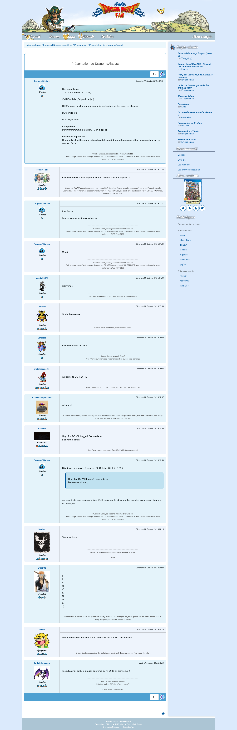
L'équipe (181, 155)
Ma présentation (186, 96)
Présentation (80, 45)
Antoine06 (186, 117)
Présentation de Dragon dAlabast (106, 45)
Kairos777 (184, 281)
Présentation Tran (187, 139)
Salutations (183, 104)
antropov (42, 428)
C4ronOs (42, 568)
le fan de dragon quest (42, 397)
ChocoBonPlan (128, 727)
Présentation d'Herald (188, 131)
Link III (42, 630)
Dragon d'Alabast (42, 81)
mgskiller (184, 255)
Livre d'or (182, 160)
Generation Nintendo (111, 727)
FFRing (109, 724)
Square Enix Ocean (134, 724)
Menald (183, 250)
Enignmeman (187, 80)
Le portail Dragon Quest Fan (57, 45)
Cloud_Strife (185, 240)
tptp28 (183, 264)
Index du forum (33, 45)
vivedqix (42, 338)
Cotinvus (42, 306)
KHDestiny (119, 724)
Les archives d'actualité (189, 170)
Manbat (42, 529)
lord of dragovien (42, 663)
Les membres (184, 165)
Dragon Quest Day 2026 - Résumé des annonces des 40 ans (194, 65)
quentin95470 (42, 278)
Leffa (183, 107)
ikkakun (183, 245)
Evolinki (185, 125)
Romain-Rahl (42, 170)
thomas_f (185, 69)
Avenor (183, 276)
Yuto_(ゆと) (186, 58)
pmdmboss (185, 259)
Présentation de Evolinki (190, 123)
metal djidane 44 (41, 369)
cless (182, 235)
